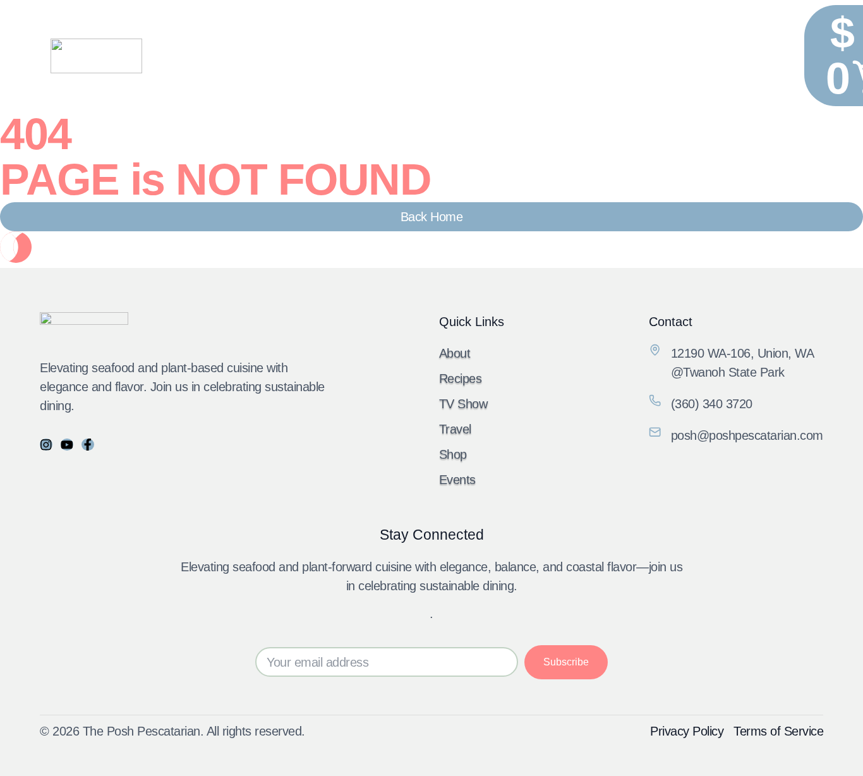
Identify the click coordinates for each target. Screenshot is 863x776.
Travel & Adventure (490, 55)
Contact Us (718, 55)
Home (290, 55)
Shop (564, 55)
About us (654, 55)
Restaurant (403, 55)
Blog (604, 55)
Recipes (341, 55)
